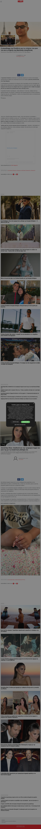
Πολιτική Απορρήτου (22, 419)
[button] (20, 424)
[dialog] (20, 414)
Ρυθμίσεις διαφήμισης (28, 417)
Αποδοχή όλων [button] (25, 421)
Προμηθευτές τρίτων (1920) (20, 411)
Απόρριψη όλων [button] (16, 421)
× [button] (33, 403)
